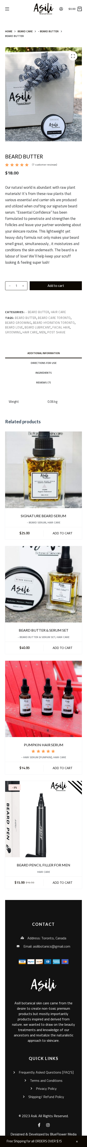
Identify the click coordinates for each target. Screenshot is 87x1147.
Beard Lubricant (38, 327)
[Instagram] (48, 1125)
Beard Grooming (18, 322)
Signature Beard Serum (43, 516)
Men (42, 332)
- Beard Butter (37, 312)
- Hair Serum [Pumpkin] (36, 757)
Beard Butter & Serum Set (43, 630)
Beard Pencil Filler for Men (43, 865)
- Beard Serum (36, 522)
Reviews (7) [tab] (43, 382)
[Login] (61, 9)
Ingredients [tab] (43, 373)
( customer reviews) (44, 164)
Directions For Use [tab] (43, 363)
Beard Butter (25, 318)
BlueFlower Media (63, 1134)
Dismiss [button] (77, 1141)
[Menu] (7, 9)
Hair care (30, 332)
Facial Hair (61, 327)
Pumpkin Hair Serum (43, 745)
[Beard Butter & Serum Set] (43, 584)
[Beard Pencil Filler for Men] (43, 819)
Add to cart (56, 286)
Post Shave (56, 332)
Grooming (13, 332)
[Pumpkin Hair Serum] (43, 699)
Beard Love (14, 327)
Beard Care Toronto (54, 318)
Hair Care (58, 312)
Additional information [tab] (43, 353)
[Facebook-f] (39, 1125)
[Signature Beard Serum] (43, 470)
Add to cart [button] (62, 533)
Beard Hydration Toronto (54, 322)
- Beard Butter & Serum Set (36, 637)
